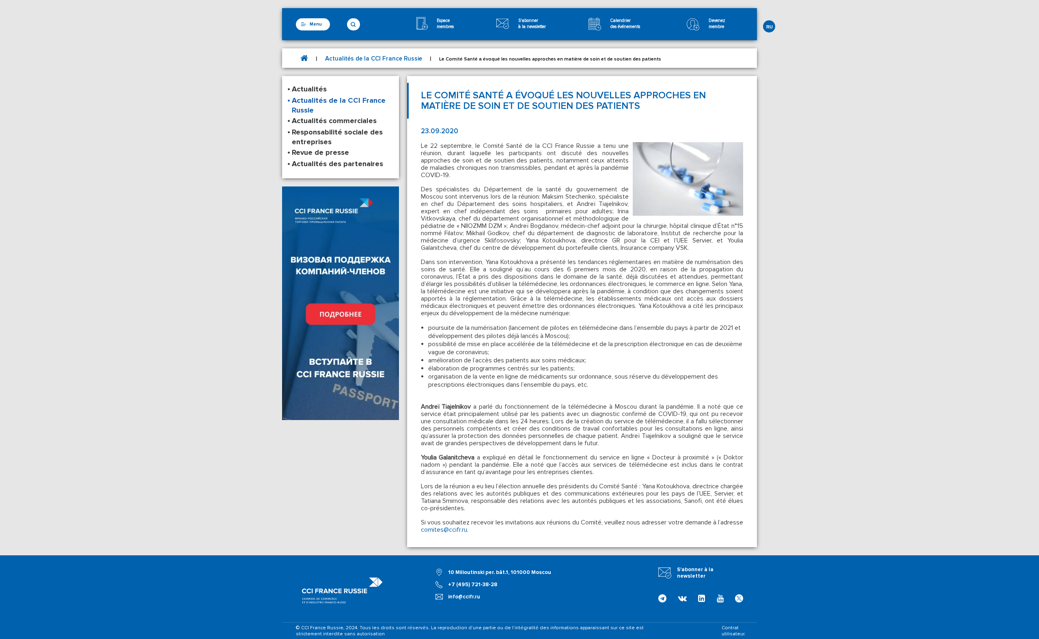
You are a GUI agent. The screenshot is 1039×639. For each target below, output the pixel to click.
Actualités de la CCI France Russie (373, 58)
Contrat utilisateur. (734, 631)
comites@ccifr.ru (444, 530)
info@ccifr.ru (464, 597)
